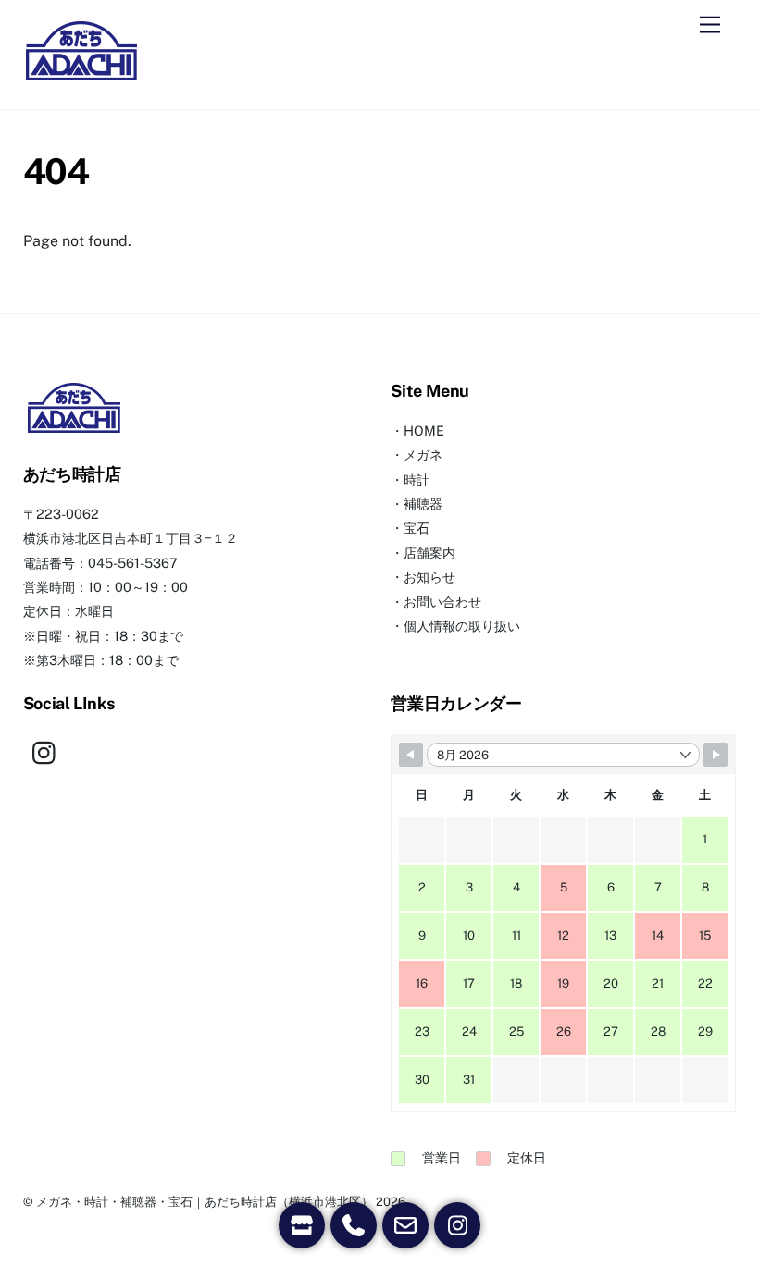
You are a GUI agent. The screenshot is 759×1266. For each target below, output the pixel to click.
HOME (424, 430)
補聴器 (423, 503)
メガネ (423, 454)
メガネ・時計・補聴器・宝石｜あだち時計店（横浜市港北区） (204, 1202)
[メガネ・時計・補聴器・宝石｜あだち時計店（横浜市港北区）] (81, 76)
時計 (416, 479)
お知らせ (429, 576)
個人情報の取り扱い (462, 625)
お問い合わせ (442, 601)
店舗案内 (429, 552)
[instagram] (48, 751)
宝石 (416, 527)
